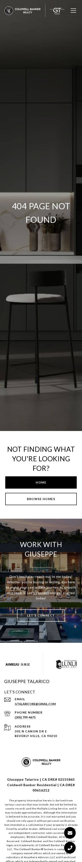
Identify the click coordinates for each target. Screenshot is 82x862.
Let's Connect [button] (41, 615)
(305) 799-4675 (25, 717)
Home (41, 482)
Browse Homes (41, 499)
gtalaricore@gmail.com (35, 704)
